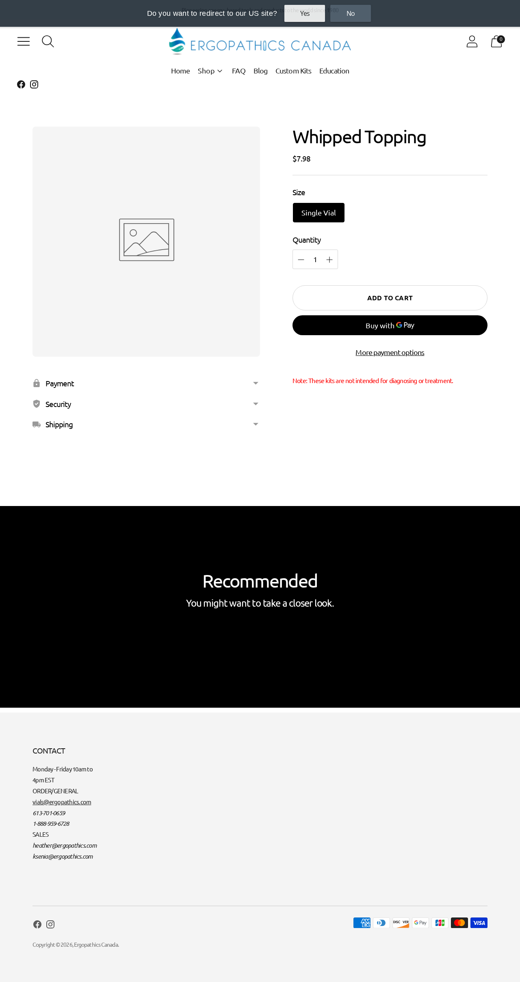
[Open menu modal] (23, 41)
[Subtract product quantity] (329, 259)
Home (180, 70)
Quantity (306, 239)
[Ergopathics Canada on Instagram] (34, 86)
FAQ (238, 70)
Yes (305, 13)
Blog (260, 70)
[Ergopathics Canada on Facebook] (21, 86)
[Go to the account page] (472, 41)
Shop (206, 70)
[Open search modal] (48, 41)
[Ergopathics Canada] (260, 41)
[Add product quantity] (301, 259)
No (351, 13)
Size (298, 192)
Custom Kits (293, 70)
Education (334, 70)
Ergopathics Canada (96, 944)
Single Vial (318, 212)
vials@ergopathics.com (61, 801)
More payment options (389, 352)
